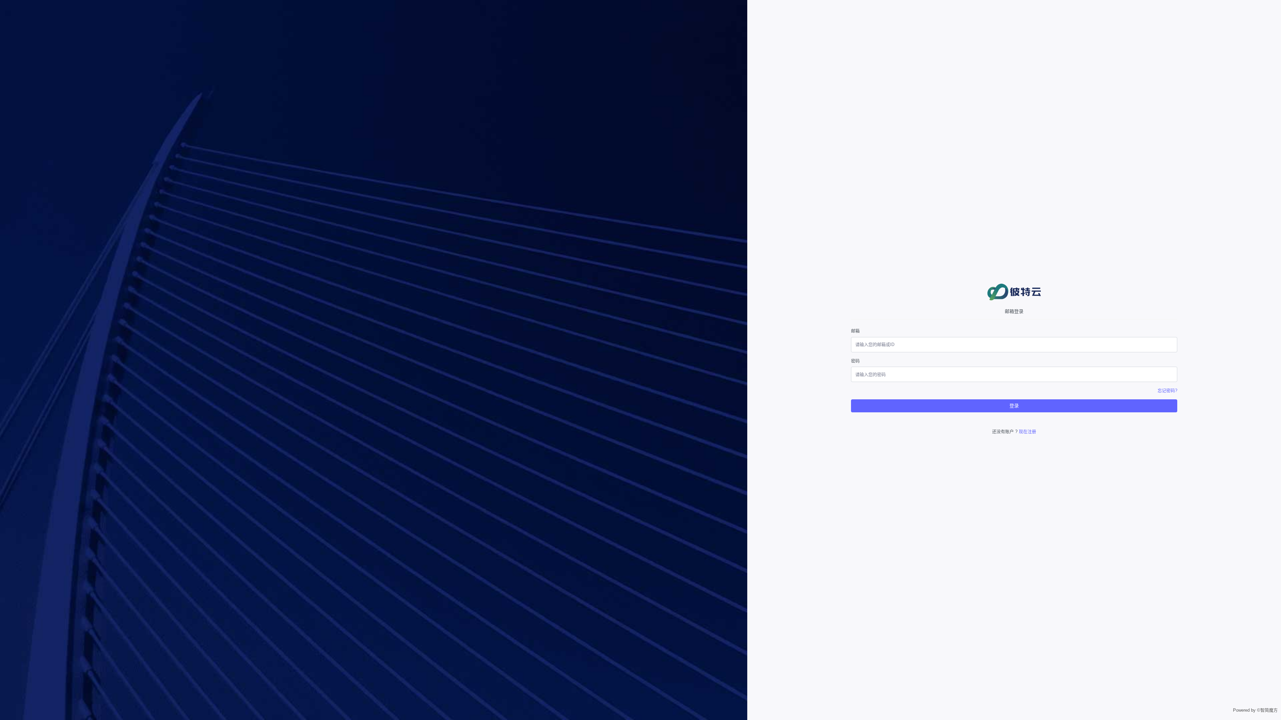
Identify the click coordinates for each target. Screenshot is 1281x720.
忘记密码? (1167, 390)
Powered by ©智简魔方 (1255, 710)
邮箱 (855, 330)
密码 (855, 360)
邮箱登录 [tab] (1014, 311)
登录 (1014, 405)
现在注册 (1027, 431)
